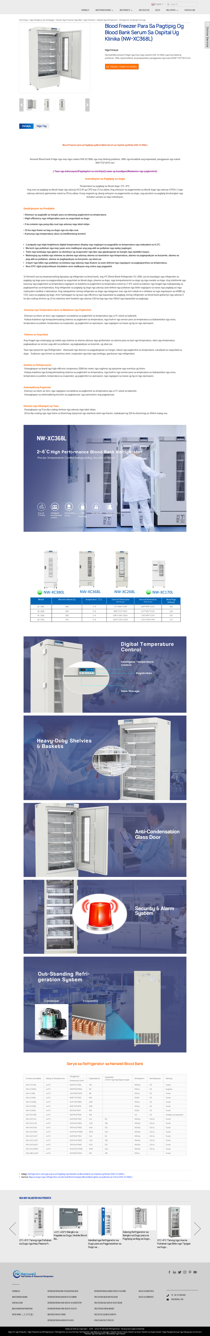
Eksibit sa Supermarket (151, 1332)
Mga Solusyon (144, 10)
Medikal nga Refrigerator (107, 20)
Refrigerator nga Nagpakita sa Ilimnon (62, 1297)
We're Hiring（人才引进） (23, 1315)
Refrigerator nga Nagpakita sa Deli (61, 1320)
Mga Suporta (171, 10)
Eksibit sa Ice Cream (119, 1332)
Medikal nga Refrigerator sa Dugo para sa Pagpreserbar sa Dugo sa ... (104, 1244)
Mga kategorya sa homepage (42, 20)
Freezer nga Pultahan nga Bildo (69, 20)
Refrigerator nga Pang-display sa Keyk (62, 1309)
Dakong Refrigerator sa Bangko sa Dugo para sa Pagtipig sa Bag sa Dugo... (137, 1235)
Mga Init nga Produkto (17, 1332)
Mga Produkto (125, 10)
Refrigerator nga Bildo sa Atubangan (94, 1332)
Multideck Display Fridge (57, 1315)
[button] (87, 104)
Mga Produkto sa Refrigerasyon (41, 1332)
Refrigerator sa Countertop (66, 1332)
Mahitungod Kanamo (103, 10)
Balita (157, 10)
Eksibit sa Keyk (134, 1332)
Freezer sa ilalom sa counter (105, 1315)
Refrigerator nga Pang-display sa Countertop (65, 1303)
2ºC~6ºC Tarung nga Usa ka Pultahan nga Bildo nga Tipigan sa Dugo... (174, 1244)
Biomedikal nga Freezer (116, 1334)
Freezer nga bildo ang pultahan (106, 1297)
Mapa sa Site (70, 1329)
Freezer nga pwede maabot (104, 1309)
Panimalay (85, 10)
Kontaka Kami (190, 10)
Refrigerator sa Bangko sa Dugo (132, 20)
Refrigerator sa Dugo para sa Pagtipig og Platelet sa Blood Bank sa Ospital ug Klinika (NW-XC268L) (76, 1174)
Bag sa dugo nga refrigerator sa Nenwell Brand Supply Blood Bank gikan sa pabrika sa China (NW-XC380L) (80, 1177)
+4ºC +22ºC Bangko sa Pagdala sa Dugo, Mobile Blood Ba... (70, 1235)
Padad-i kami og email (123, 66)
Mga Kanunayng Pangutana (22, 1309)
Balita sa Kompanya (146, 1297)
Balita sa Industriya (146, 1291)
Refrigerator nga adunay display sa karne (110, 1291)
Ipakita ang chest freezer (104, 1320)
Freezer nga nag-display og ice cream (108, 1303)
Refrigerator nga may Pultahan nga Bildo (63, 1291)
